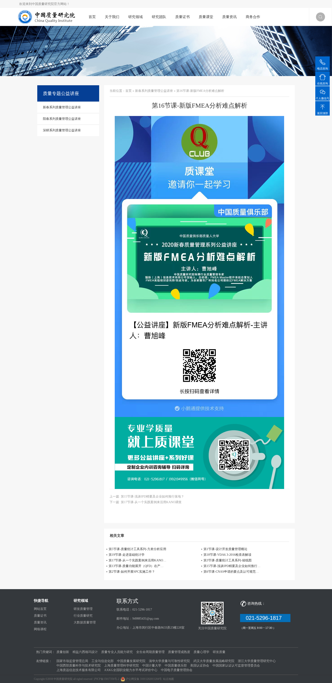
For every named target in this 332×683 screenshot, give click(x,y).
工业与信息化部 (102, 661)
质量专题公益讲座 (61, 93)
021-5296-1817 (265, 618)
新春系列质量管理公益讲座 (154, 91)
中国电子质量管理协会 (176, 670)
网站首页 (40, 609)
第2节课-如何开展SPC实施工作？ (132, 571)
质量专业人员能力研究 (117, 652)
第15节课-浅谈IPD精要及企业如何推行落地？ (152, 496)
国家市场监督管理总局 (72, 661)
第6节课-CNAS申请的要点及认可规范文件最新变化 (232, 571)
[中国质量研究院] (47, 16)
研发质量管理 (83, 609)
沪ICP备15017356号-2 (106, 679)
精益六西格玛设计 (85, 652)
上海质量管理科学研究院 (121, 665)
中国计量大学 (151, 665)
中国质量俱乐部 (176, 665)
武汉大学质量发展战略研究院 (213, 661)
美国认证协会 (199, 665)
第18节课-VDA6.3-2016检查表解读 (227, 554)
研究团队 (159, 17)
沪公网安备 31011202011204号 (144, 679)
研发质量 (219, 652)
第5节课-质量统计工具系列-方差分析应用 (137, 549)
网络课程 (40, 629)
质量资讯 (229, 17)
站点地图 (168, 679)
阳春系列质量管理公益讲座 (62, 118)
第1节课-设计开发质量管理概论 (225, 549)
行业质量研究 (83, 615)
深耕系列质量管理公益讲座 (62, 130)
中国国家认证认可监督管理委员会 (236, 665)
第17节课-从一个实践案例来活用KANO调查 (151, 502)
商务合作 (253, 17)
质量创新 (62, 652)
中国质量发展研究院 (131, 661)
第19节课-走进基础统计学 (127, 554)
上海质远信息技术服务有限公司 (78, 670)
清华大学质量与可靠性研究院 (169, 661)
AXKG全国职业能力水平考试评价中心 (130, 670)
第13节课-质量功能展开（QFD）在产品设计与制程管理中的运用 (137, 566)
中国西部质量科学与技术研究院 (78, 665)
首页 (92, 17)
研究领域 (135, 17)
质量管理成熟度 (179, 652)
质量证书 (182, 17)
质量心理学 (201, 652)
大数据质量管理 (85, 622)
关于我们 (112, 17)
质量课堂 (206, 17)
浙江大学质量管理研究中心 (257, 661)
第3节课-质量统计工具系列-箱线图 (227, 560)
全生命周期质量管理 (150, 652)
